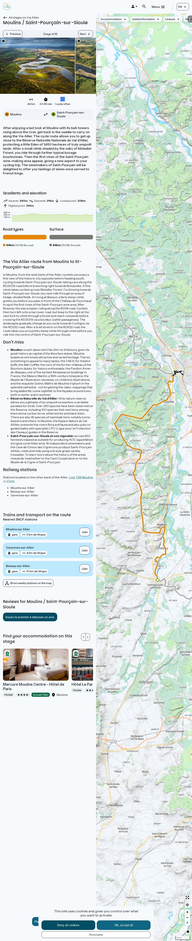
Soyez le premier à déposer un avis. (30, 617)
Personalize (96, 934)
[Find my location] (187, 904)
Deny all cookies (68, 925)
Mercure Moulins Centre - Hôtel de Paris (33, 686)
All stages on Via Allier (23, 17)
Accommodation (111, 19)
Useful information (143, 19)
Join (85, 532)
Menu (156, 7)
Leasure (170, 19)
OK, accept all (123, 925)
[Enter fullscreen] (187, 897)
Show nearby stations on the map (31, 583)
